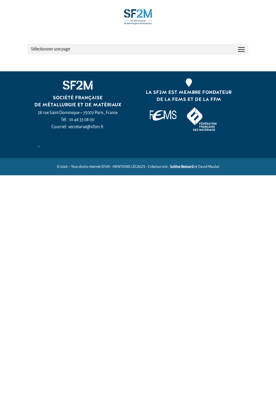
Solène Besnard (182, 166)
